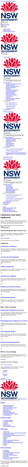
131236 (5, 367)
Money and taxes (9, 144)
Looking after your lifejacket (9, 246)
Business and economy (11, 139)
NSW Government (6, 447)
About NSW (8, 185)
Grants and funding (10, 92)
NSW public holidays (10, 190)
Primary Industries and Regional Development (13, 442)
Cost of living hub (7, 415)
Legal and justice (9, 96)
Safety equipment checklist (8, 331)
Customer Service (7, 436)
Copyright (5, 422)
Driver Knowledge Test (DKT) (10, 407)
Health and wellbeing (10, 93)
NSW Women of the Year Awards (10, 413)
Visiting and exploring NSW (12, 189)
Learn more (3, 359)
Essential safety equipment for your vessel (12, 310)
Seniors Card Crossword (8, 405)
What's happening (8, 184)
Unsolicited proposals (8, 458)
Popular (3, 402)
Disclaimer (5, 423)
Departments (4, 429)
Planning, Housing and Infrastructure (11, 440)
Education (5, 437)
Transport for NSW (22, 398)
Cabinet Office (6, 431)
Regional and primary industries (13, 98)
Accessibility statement (8, 421)
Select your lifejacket (5, 238)
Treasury (5, 445)
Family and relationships (11, 91)
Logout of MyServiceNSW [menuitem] (9, 31)
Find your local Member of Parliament (11, 452)
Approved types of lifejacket (8, 276)
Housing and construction (11, 94)
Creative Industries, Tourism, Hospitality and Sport (14, 435)
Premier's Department (8, 441)
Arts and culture (9, 187)
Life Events (8, 97)
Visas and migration (10, 99)
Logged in (5, 26)
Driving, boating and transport (12, 86)
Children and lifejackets (7, 266)
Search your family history (9, 412)
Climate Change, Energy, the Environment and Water (14, 432)
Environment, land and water (12, 90)
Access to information (8, 420)
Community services (10, 85)
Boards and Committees (8, 453)
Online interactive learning (8, 297)
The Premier (6, 450)
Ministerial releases (7, 411)
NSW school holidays (10, 191)
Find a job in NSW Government (10, 455)
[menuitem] (6, 29)
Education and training (11, 87)
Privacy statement (7, 425)
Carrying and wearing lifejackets (10, 257)
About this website (6, 417)
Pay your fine (6, 410)
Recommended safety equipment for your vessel (14, 320)
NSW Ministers (6, 451)
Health (4, 438)
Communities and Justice (8, 434)
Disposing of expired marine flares (10, 342)
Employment (8, 142)
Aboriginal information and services (13, 83)
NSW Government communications (11, 457)
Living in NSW (7, 82)
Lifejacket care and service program (11, 286)
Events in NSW (9, 188)
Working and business (8, 137)
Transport (5, 443)
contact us (10, 364)
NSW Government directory (9, 426)
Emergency (8, 88)
